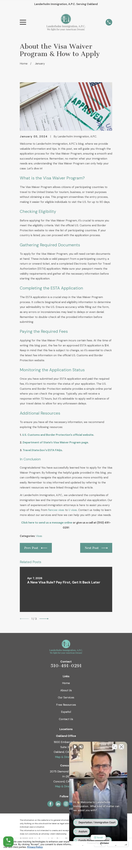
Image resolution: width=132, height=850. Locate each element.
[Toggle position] (114, 746)
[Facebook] (50, 803)
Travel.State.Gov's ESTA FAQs (42, 450)
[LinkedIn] (58, 803)
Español (66, 712)
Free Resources (66, 704)
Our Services (66, 697)
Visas (39, 536)
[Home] (66, 22)
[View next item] (43, 618)
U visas (73, 510)
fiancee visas (56, 510)
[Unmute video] (75, 746)
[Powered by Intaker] (104, 843)
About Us (66, 690)
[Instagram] (66, 803)
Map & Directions (66, 757)
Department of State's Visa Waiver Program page (55, 442)
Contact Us (66, 719)
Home (66, 683)
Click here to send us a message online (46, 522)
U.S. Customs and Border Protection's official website (57, 435)
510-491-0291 (66, 665)
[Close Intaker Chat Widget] (121, 746)
